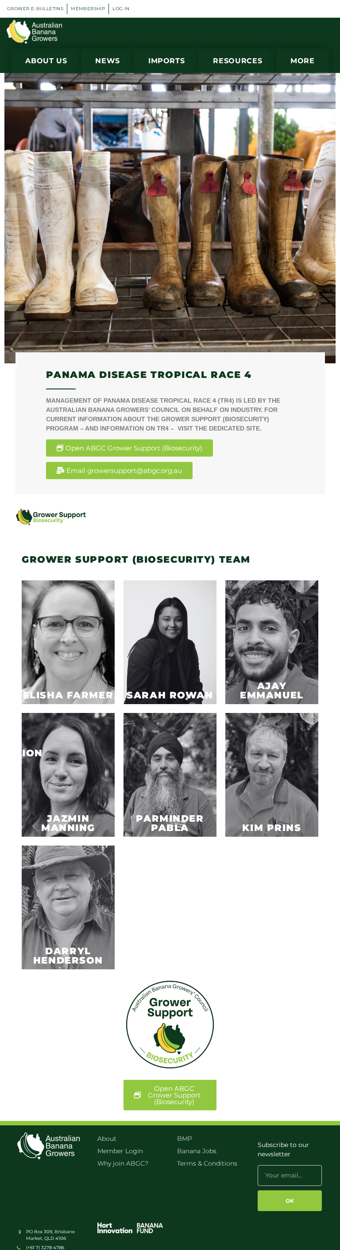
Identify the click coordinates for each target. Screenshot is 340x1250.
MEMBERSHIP (88, 8)
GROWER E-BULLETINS (35, 8)
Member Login (120, 1151)
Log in (120, 8)
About (106, 1139)
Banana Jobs (196, 1151)
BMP (184, 1139)
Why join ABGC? (122, 1163)
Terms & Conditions (207, 1163)
